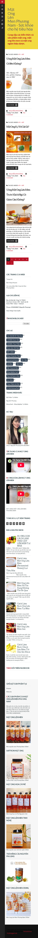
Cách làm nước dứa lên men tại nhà (23, 606)
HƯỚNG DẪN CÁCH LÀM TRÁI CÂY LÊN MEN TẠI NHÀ (23, 541)
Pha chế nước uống (13, 376)
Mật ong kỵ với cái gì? (17, 126)
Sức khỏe (10, 380)
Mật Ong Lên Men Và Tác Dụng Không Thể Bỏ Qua (23, 587)
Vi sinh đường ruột (13, 388)
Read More (10, 105)
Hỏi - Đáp (21, 54)
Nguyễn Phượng (16, 111)
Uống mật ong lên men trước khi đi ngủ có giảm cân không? (18, 194)
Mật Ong (19, 364)
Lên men (9, 364)
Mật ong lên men (12, 368)
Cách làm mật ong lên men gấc (23, 626)
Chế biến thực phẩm (13, 344)
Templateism (27, 931)
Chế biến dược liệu (13, 340)
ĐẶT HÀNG (10, 352)
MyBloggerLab (12, 933)
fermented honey (12, 360)
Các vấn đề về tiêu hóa (14, 336)
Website (9, 692)
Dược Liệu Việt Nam (13, 348)
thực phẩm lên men (13, 384)
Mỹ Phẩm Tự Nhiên (12, 397)
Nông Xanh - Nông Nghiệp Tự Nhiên (17, 404)
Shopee (8, 688)
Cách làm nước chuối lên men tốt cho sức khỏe (23, 648)
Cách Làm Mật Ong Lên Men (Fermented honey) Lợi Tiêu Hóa (17, 564)
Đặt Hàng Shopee (11, 282)
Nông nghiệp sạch (12, 372)
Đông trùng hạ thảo (13, 356)
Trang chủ (9, 279)
